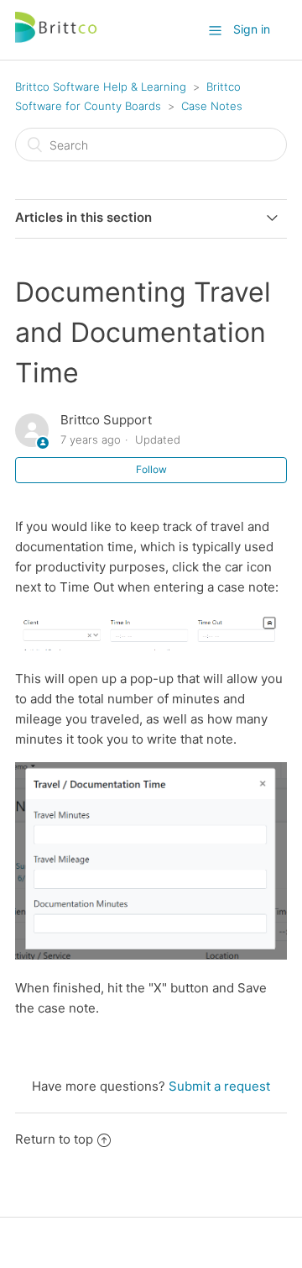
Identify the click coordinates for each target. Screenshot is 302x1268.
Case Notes (211, 106)
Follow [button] (151, 469)
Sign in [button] (251, 29)
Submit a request (219, 1086)
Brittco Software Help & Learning (100, 86)
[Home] (57, 38)
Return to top (54, 1139)
